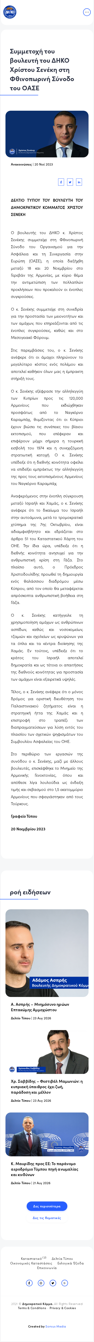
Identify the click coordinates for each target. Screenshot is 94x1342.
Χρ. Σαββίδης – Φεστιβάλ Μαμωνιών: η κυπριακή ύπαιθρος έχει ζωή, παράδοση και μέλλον (47, 1086)
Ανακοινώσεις (21, 164)
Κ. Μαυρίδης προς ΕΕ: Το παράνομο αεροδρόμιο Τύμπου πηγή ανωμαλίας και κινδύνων (44, 1169)
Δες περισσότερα (47, 1206)
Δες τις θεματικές (47, 1217)
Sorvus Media (55, 1326)
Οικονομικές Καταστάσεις (31, 1263)
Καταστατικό (34, 1258)
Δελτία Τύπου (62, 1258)
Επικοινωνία (47, 1267)
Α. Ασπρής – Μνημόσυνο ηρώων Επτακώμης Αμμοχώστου (40, 1006)
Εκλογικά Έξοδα (70, 1263)
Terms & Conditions (32, 1308)
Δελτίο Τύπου (20, 1018)
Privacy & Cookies (63, 1308)
